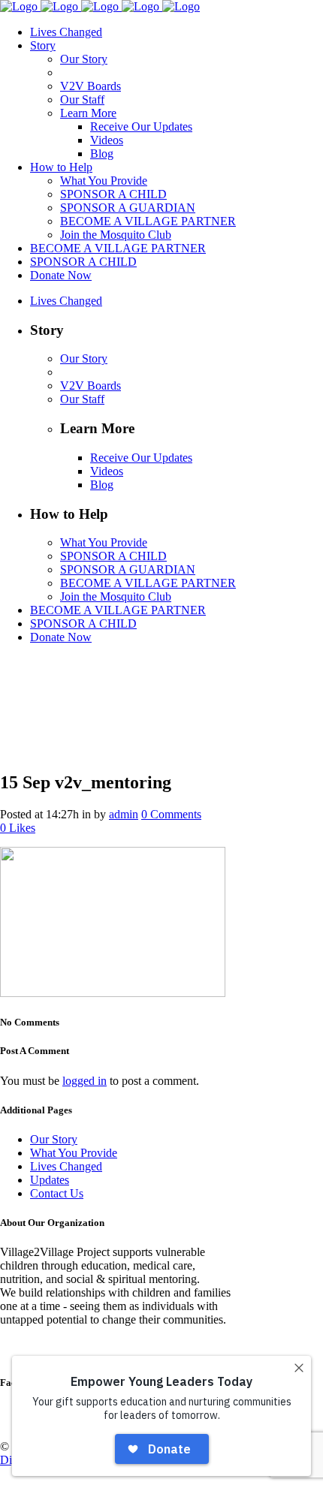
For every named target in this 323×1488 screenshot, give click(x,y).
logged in (84, 1080)
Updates (49, 1179)
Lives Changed (66, 1166)
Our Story (53, 1139)
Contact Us (56, 1193)
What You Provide (73, 1152)
